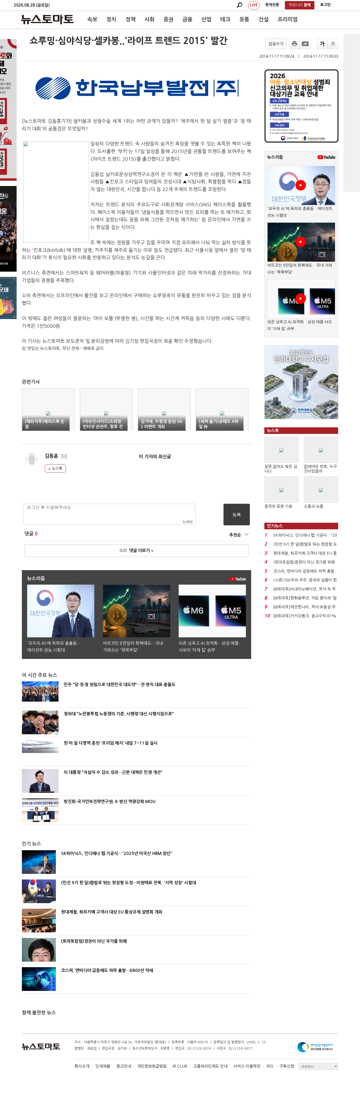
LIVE (254, 5)
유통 (244, 19)
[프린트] (294, 43)
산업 (206, 19)
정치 (111, 19)
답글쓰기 (276, 44)
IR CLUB (180, 1066)
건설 (264, 19)
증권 (168, 19)
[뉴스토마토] (47, 19)
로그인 (325, 5)
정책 (130, 19)
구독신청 (286, 1066)
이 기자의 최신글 (155, 456)
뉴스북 (56, 468)
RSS (269, 1066)
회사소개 (82, 1066)
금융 (187, 19)
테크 (225, 19)
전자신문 (272, 5)
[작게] (333, 43)
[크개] (322, 43)
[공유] (305, 43)
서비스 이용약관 (246, 1066)
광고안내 (123, 1066)
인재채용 (102, 1066)
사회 (149, 19)
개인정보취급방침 (152, 1066)
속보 (92, 19)
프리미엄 (288, 19)
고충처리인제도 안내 (210, 1066)
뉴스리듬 (275, 157)
